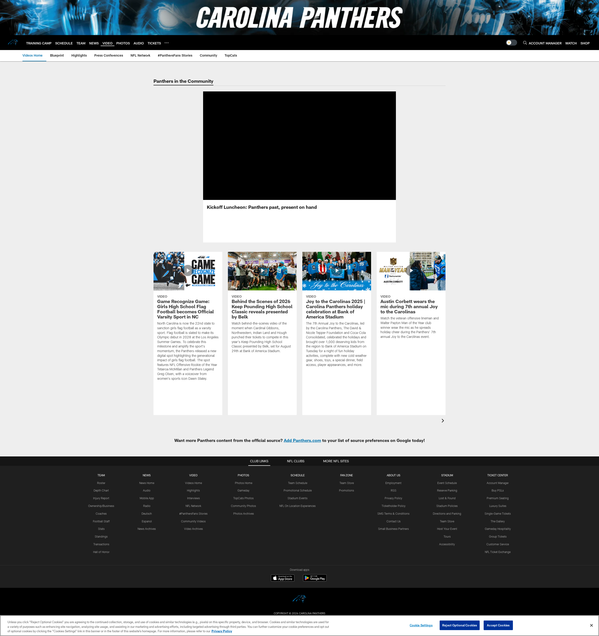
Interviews (193, 498)
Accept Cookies (498, 625)
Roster (101, 482)
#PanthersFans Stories (193, 513)
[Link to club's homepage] (13, 42)
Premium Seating (498, 498)
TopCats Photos (243, 498)
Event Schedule (447, 482)
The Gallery (498, 521)
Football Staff (101, 521)
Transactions (101, 544)
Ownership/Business (101, 505)
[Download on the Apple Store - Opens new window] (282, 578)
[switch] (511, 43)
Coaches (101, 513)
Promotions (346, 490)
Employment (393, 482)
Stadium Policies (447, 505)
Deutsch (147, 513)
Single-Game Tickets (498, 513)
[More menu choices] (166, 43)
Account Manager (498, 482)
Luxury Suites (497, 505)
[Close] (591, 625)
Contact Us (394, 521)
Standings (101, 536)
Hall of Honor (101, 551)
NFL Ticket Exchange (498, 551)
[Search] (525, 43)
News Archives (147, 528)
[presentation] (444, 421)
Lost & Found (447, 498)
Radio (146, 505)
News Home (146, 482)
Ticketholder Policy (393, 505)
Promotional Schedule (298, 490)
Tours (447, 536)
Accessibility (447, 544)
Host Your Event (447, 528)
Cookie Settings (421, 625)
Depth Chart (101, 490)
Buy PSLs (498, 490)
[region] (299, 625)
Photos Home (243, 482)
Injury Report (101, 498)
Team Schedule (297, 482)
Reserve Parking (447, 490)
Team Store (347, 482)
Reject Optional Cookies (459, 625)
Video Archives (193, 528)
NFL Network (193, 505)
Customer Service (497, 544)
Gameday (243, 490)
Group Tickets (498, 536)
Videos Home (193, 482)
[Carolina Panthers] (299, 600)
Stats (101, 528)
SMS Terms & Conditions (393, 513)
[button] (284, 145)
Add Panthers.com (302, 440)
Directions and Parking (447, 513)
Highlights (193, 490)
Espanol (147, 521)
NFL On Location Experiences (297, 505)
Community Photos (243, 505)
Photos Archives (243, 513)
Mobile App (147, 498)
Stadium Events (297, 498)
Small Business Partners (393, 528)
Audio (146, 490)
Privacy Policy (393, 498)
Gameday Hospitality (498, 528)
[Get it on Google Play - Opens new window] (315, 580)
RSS (393, 490)
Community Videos (193, 521)
